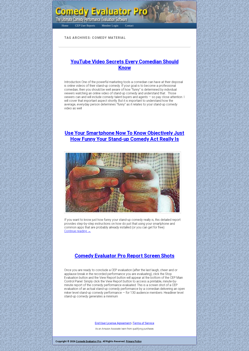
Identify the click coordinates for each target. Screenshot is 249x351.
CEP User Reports (85, 25)
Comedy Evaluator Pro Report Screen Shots (124, 256)
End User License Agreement (113, 323)
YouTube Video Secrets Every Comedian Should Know (125, 65)
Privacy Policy (133, 341)
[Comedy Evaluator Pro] (124, 22)
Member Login (110, 25)
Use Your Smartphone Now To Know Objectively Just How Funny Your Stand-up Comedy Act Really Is (124, 136)
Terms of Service (143, 323)
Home (65, 25)
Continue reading (77, 231)
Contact (129, 25)
